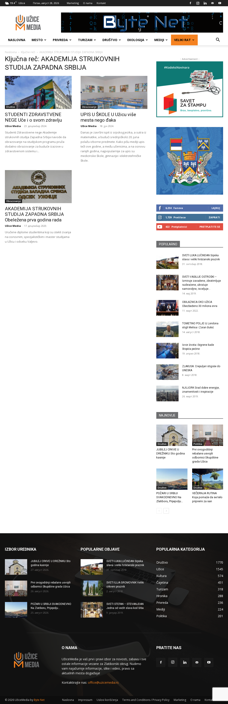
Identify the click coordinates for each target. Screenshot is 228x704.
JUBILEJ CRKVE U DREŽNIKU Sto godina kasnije (170, 453)
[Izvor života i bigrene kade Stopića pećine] (167, 350)
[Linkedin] (205, 3)
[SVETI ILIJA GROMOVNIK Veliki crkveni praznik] (92, 588)
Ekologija (135, 40)
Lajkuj (216, 208)
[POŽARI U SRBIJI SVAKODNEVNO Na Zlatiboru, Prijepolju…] (171, 479)
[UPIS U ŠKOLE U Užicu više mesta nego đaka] (114, 92)
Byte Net (39, 700)
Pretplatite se (210, 226)
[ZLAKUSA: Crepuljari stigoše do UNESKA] (167, 372)
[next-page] (166, 511)
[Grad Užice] (189, 161)
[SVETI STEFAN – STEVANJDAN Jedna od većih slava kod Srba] (92, 610)
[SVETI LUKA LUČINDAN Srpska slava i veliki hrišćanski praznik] (167, 261)
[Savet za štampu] (189, 89)
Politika (197, 444)
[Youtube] (219, 3)
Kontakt (101, 3)
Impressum (85, 700)
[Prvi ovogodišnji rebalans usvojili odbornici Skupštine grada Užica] (207, 435)
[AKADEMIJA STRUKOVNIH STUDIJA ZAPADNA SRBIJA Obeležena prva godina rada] (38, 186)
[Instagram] (197, 3)
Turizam (85, 40)
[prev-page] (159, 511)
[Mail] (212, 3)
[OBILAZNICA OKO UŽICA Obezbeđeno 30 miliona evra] (167, 308)
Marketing (73, 3)
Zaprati (214, 217)
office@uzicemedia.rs (103, 682)
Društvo (109, 40)
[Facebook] (190, 3)
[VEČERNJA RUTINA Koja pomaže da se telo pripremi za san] (207, 479)
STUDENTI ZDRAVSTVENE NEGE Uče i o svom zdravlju (33, 117)
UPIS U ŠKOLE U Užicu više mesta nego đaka (108, 117)
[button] (217, 40)
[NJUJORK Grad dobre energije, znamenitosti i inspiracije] (167, 393)
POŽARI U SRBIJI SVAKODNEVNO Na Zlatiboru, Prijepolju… (169, 497)
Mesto (37, 40)
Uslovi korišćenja (107, 700)
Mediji (159, 40)
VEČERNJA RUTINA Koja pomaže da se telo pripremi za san (207, 497)
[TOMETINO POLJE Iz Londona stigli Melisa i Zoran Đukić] (167, 329)
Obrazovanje (89, 106)
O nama (87, 3)
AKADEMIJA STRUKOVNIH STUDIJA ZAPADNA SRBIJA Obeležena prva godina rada (34, 214)
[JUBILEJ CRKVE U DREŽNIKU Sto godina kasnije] (171, 435)
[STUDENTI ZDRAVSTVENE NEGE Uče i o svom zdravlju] (38, 92)
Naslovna (16, 40)
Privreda (60, 40)
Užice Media (13, 126)
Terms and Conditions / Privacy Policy (145, 700)
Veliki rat (182, 40)
